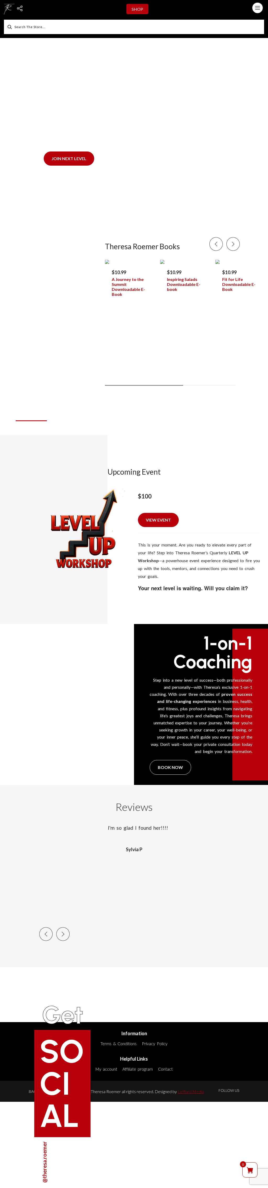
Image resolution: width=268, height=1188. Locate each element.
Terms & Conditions (118, 1043)
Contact (165, 1068)
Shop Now (29, 414)
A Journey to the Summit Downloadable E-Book (128, 287)
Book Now (170, 767)
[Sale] (131, 262)
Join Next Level (69, 158)
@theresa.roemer (44, 1162)
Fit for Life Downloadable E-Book (238, 284)
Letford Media (191, 1091)
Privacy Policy (155, 1043)
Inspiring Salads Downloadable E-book (183, 284)
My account (106, 1068)
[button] (233, 244)
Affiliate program (137, 1068)
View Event (158, 519)
